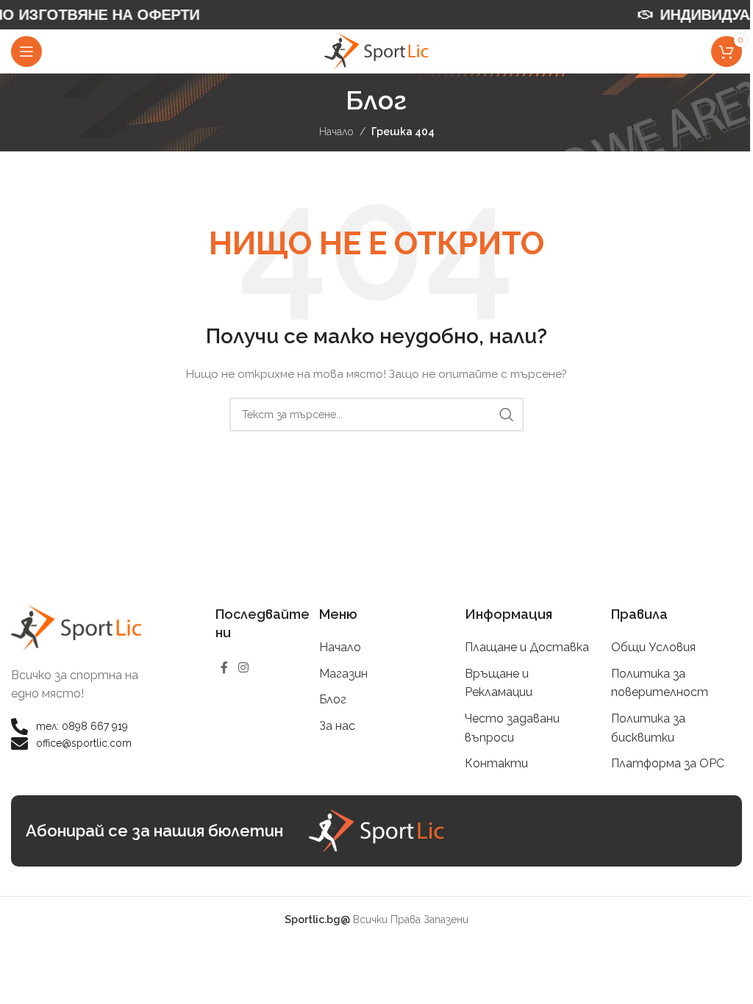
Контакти (496, 763)
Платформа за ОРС (667, 763)
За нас (337, 726)
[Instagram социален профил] (243, 667)
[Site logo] (376, 51)
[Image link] (76, 627)
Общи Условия (653, 647)
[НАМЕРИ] (507, 414)
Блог (332, 699)
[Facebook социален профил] (224, 667)
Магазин (343, 674)
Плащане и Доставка (527, 647)
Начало (336, 131)
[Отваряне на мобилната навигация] (26, 51)
